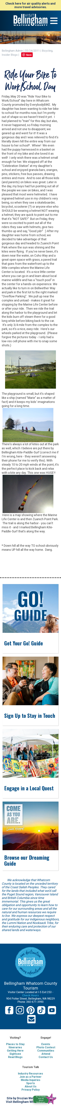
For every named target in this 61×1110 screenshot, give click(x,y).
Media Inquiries (30, 1080)
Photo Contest (45, 1047)
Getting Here (15, 1050)
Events (45, 1044)
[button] (46, 1098)
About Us (30, 1086)
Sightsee (15, 1053)
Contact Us (46, 1057)
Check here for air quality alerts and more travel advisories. (30, 5)
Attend (46, 1053)
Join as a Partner (30, 1076)
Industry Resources (30, 1073)
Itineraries (15, 1047)
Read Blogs (15, 1057)
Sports (30, 1083)
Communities (45, 1050)
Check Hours (30, 995)
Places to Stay (15, 1044)
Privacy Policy (31, 1089)
